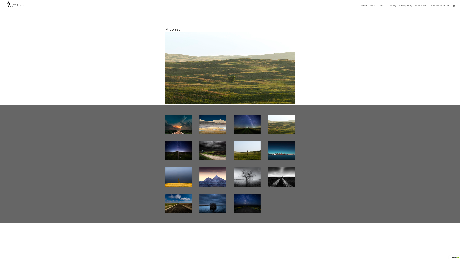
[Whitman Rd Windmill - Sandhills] (247, 160)
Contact (382, 6)
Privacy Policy (405, 6)
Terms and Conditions (439, 6)
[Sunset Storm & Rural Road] (178, 134)
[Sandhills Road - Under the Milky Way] (247, 213)
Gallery (393, 6)
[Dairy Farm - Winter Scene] (281, 160)
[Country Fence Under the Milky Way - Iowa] (178, 160)
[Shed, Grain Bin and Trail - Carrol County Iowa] (281, 186)
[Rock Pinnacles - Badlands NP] (212, 186)
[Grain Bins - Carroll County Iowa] (212, 160)
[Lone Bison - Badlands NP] (212, 134)
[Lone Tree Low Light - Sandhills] (281, 134)
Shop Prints (420, 6)
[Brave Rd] (178, 213)
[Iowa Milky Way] (247, 134)
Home (364, 6)
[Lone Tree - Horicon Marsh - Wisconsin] (247, 186)
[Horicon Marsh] (212, 213)
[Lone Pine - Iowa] (178, 186)
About (373, 6)
